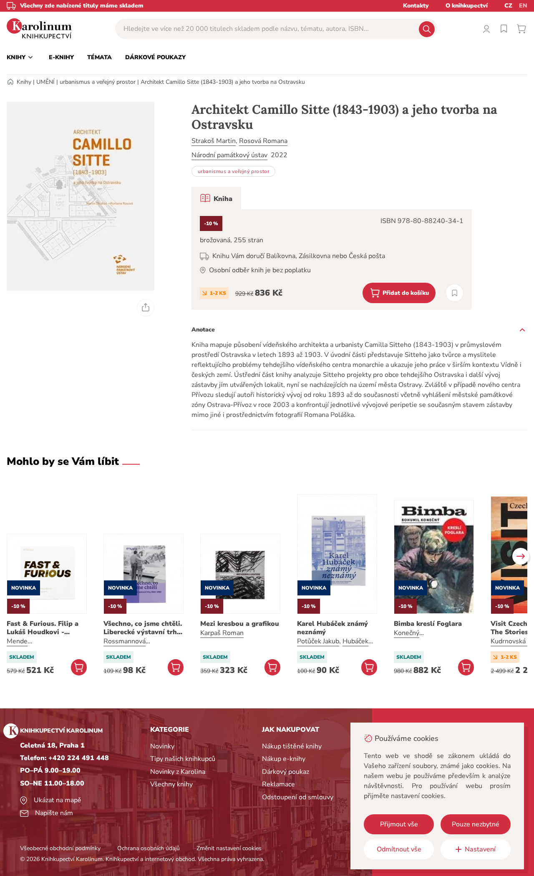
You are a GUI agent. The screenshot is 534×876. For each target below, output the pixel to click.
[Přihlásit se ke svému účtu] (486, 29)
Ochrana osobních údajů (148, 848)
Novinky (162, 746)
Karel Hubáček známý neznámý (332, 628)
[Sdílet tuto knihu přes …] (145, 307)
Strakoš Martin (213, 141)
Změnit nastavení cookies (229, 848)
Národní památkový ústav (229, 155)
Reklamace (278, 784)
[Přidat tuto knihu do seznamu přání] (454, 293)
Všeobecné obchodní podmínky (60, 848)
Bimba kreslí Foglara (428, 624)
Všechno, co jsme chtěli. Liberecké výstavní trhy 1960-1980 (142, 628)
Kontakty (416, 6)
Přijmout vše (399, 824)
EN (523, 6)
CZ (508, 6)
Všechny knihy (171, 784)
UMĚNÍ (45, 82)
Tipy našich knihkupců (182, 758)
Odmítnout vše (399, 849)
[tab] (216, 198)
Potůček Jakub (318, 641)
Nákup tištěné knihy (292, 746)
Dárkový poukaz (285, 771)
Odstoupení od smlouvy (297, 797)
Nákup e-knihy (283, 758)
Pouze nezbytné (475, 824)
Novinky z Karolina (177, 771)
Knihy (24, 82)
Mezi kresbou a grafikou (239, 624)
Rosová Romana (263, 141)
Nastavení (480, 849)
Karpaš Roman (222, 633)
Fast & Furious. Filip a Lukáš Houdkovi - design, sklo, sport (42, 628)
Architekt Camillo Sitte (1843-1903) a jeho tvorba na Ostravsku (223, 82)
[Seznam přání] (504, 29)
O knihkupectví (467, 6)
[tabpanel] (331, 259)
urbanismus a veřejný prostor (98, 82)
